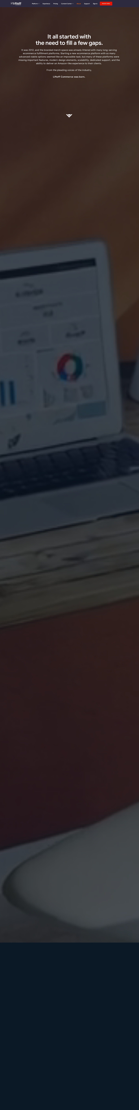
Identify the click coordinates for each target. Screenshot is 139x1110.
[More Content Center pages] (72, 3)
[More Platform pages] (38, 3)
